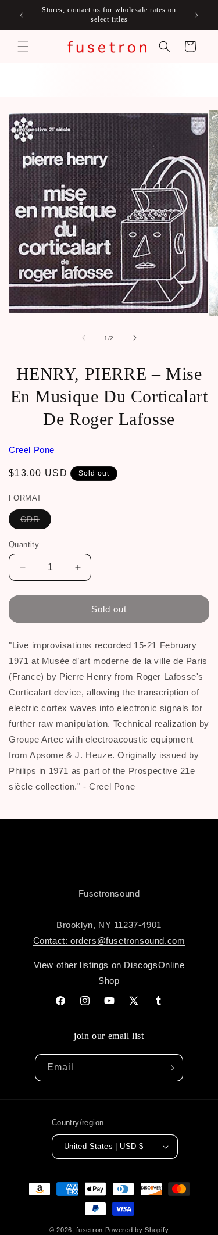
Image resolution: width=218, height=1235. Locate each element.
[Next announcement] (196, 15)
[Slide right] (135, 338)
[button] (23, 46)
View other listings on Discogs (96, 965)
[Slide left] (84, 338)
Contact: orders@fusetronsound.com (109, 940)
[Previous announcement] (21, 15)
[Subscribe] (170, 1067)
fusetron (89, 1229)
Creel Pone (32, 450)
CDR (35, 521)
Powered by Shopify (137, 1229)
